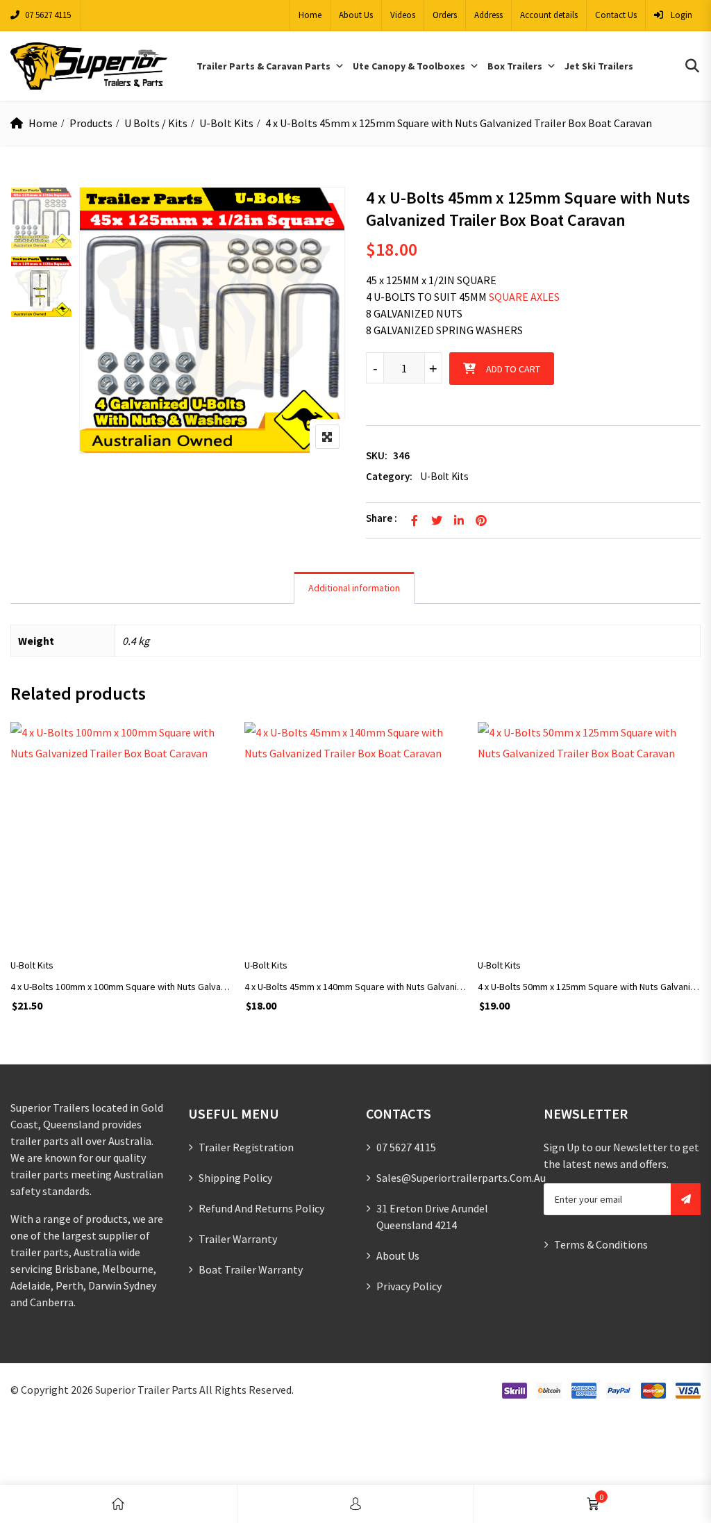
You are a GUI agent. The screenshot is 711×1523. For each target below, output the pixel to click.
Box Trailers (514, 66)
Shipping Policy (235, 1178)
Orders (445, 15)
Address (488, 15)
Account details (549, 15)
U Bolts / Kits (155, 123)
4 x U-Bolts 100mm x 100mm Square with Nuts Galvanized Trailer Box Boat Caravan (121, 986)
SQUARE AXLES (524, 297)
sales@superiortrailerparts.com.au (461, 1178)
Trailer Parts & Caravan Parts (263, 66)
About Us (356, 15)
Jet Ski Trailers (598, 66)
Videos (402, 15)
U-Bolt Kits (226, 123)
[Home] (118, 1504)
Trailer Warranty (238, 1239)
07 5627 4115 (48, 15)
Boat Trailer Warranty (251, 1269)
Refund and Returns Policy (261, 1208)
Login (680, 15)
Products (90, 123)
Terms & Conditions (601, 1244)
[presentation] (20, 885)
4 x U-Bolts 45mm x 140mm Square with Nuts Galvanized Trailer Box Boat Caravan (355, 986)
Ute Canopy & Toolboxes (409, 66)
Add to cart (513, 369)
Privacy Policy (409, 1286)
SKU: (376, 455)
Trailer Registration (246, 1147)
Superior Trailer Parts (146, 1390)
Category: (389, 476)
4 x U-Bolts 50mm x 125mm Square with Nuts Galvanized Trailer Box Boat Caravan (589, 986)
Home (310, 15)
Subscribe (686, 1199)
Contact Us (616, 15)
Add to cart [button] (122, 922)
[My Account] (355, 1504)
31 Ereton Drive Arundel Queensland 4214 (432, 1216)
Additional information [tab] (354, 588)
